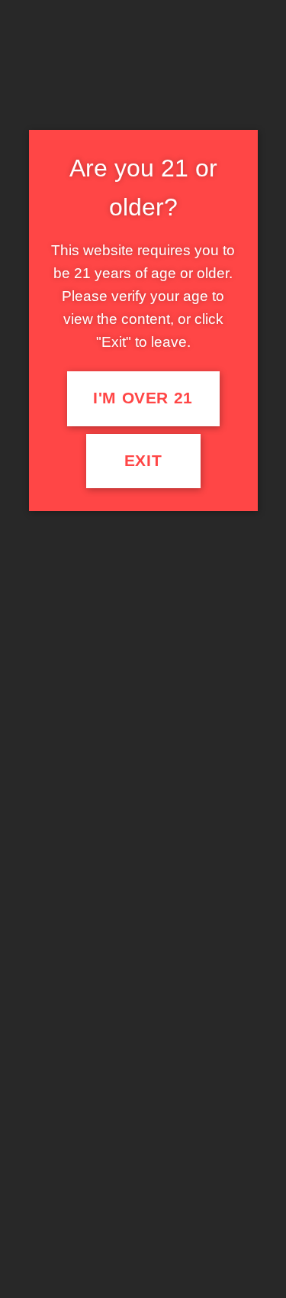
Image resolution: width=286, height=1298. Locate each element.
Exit (143, 461)
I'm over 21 (143, 398)
